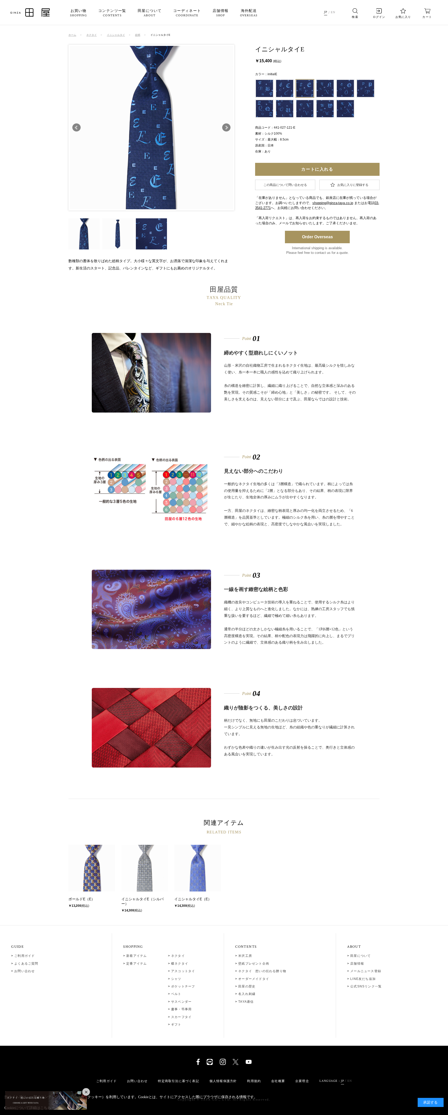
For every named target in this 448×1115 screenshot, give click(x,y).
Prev (76, 127)
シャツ (176, 979)
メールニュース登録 (365, 971)
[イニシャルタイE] (84, 233)
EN (333, 12)
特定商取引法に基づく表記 (178, 1081)
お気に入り (403, 16)
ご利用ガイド (24, 956)
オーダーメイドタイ (253, 979)
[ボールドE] (91, 868)
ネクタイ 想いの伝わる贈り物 (262, 971)
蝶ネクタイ (179, 963)
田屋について (150, 13)
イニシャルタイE (135, 899)
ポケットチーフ (183, 986)
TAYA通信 (246, 1002)
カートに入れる (317, 169)
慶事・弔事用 (181, 1009)
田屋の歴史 (246, 986)
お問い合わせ (24, 971)
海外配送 (249, 13)
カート (427, 16)
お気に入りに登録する (352, 185)
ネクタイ (178, 956)
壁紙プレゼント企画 (253, 963)
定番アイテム (136, 963)
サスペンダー (181, 1002)
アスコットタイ (183, 971)
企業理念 (302, 1081)
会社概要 (278, 1081)
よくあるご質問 (26, 963)
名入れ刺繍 (246, 994)
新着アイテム (136, 956)
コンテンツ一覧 (112, 13)
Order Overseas (317, 237)
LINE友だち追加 (363, 979)
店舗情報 (221, 13)
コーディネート (187, 13)
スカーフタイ (181, 1017)
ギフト (176, 1024)
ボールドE (76, 899)
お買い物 (78, 13)
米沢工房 (245, 956)
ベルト (176, 994)
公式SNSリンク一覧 (366, 986)
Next (226, 127)
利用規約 (254, 1081)
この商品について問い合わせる (285, 185)
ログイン (379, 16)
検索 (355, 16)
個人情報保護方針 (223, 1081)
